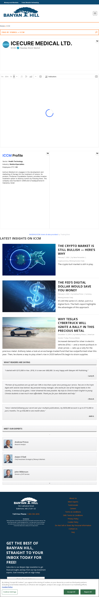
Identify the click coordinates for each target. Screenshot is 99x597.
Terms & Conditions (73, 512)
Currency (88, 294)
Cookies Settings (9, 592)
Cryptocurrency (63, 261)
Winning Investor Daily (76, 261)
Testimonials (73, 505)
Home (2, 26)
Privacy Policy (73, 519)
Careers (73, 508)
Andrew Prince (21, 442)
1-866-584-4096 (33, 514)
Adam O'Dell (20, 457)
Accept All (71, 592)
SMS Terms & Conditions (73, 515)
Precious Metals (74, 338)
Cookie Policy (73, 522)
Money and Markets (11, 2)
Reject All (88, 592)
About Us (73, 498)
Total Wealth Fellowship (30, 2)
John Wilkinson (21, 472)
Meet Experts (73, 502)
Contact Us (73, 529)
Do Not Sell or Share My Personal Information (73, 525)
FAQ (73, 532)
